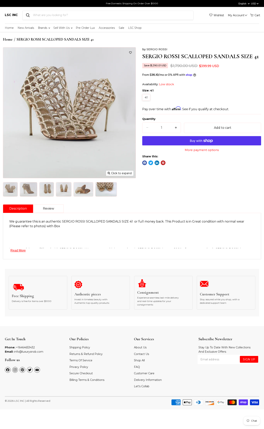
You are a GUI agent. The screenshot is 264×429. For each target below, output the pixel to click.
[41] (146, 101)
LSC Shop (135, 28)
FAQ (137, 367)
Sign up (249, 359)
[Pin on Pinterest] (163, 162)
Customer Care (144, 373)
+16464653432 (25, 347)
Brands (43, 28)
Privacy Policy (78, 367)
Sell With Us (61, 28)
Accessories (107, 28)
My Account (236, 15)
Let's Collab (141, 386)
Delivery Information (148, 380)
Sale (121, 28)
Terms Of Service (80, 360)
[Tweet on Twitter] (150, 162)
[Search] (28, 15)
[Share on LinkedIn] (157, 162)
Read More (18, 250)
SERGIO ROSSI (156, 49)
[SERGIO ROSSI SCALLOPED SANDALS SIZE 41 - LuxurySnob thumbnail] (10, 189)
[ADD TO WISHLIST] (130, 52)
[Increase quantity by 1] (176, 128)
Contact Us (141, 354)
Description (18, 208)
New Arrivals (26, 28)
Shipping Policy (79, 347)
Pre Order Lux (85, 28)
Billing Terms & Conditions (86, 380)
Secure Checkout (81, 373)
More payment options (202, 150)
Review (48, 208)
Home (9, 28)
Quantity (148, 118)
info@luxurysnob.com (28, 351)
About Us (140, 347)
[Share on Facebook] (144, 162)
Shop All (139, 360)
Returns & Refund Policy (86, 354)
